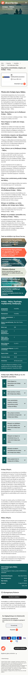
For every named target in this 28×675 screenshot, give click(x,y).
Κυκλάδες (16, 63)
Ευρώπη (9, 63)
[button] (14, 383)
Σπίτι (2, 63)
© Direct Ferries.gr (4, 658)
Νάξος (2, 65)
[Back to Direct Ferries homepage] (9, 2)
